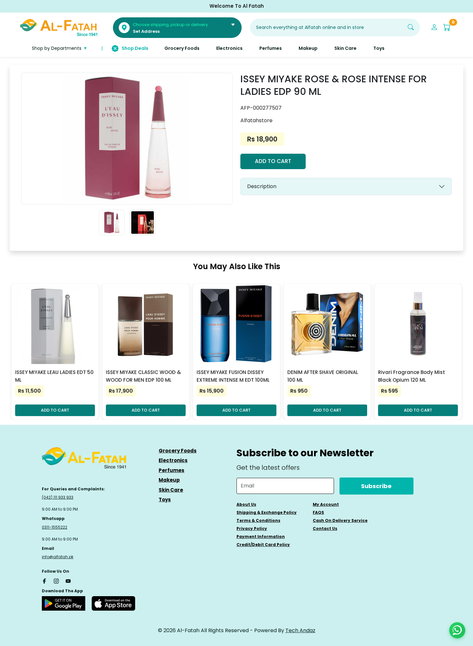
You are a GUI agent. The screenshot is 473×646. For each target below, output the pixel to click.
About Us (246, 504)
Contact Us (325, 528)
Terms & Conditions (258, 520)
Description (261, 186)
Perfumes (171, 470)
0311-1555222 (54, 527)
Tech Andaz (300, 630)
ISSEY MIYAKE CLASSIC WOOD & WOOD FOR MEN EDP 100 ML (143, 376)
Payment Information (260, 536)
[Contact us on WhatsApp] (457, 630)
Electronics (173, 460)
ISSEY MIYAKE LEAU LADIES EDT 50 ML (54, 376)
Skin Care (171, 490)
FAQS (318, 512)
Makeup (169, 480)
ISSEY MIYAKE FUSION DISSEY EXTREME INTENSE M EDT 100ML (233, 376)
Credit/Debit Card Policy (263, 544)
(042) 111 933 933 (57, 497)
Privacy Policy (251, 528)
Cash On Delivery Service (340, 520)
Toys (165, 499)
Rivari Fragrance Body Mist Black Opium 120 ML (411, 376)
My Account (326, 504)
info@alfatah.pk (57, 557)
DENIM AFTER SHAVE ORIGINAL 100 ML (322, 376)
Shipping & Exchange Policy (266, 512)
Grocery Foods (178, 450)
